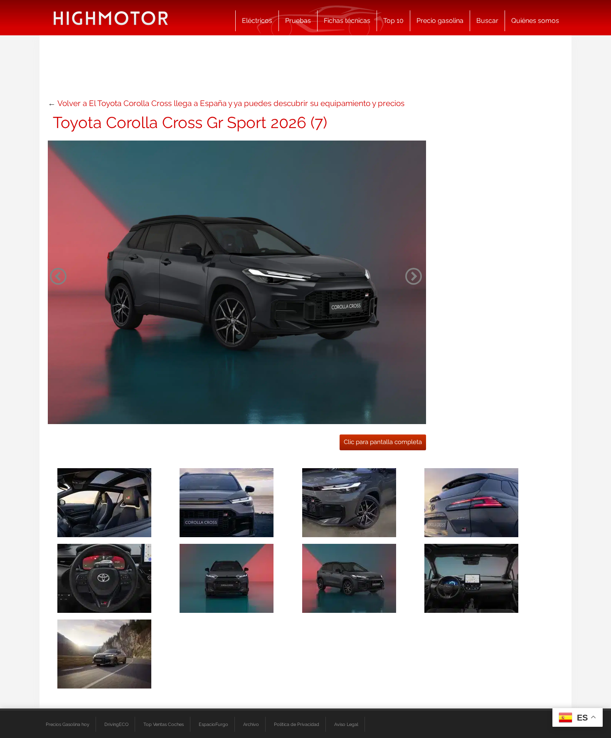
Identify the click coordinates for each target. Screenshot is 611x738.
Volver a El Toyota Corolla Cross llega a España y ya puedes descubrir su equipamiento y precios (230, 103)
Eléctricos (257, 21)
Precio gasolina (439, 21)
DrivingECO (116, 724)
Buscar (487, 21)
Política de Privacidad (296, 724)
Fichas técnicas (347, 21)
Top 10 (393, 21)
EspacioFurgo (213, 724)
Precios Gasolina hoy (67, 724)
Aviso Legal (346, 724)
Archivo (251, 724)
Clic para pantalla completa (383, 442)
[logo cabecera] (111, 17)
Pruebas (298, 21)
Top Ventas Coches (163, 724)
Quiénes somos (535, 21)
